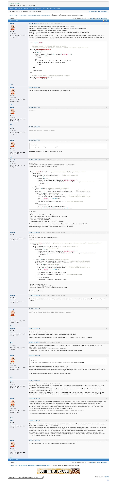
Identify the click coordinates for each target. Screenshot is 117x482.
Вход (44, 8)
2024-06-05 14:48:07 (34, 342)
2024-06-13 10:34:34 (34, 440)
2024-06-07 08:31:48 (34, 355)
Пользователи (18, 8)
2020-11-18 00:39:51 (34, 23)
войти (92, 18)
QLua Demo (57, 8)
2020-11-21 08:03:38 (34, 140)
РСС (106, 20)
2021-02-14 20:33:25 (34, 309)
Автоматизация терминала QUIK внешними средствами (34, 15)
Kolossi (12, 160)
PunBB (107, 476)
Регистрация (38, 8)
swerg (12, 23)
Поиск (31, 8)
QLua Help (49, 8)
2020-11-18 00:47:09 (34, 107)
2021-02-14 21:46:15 (34, 328)
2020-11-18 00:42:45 (34, 87)
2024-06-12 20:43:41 (34, 420)
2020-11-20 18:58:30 (34, 127)
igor (11, 342)
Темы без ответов (102, 11)
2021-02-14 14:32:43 (34, 295)
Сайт (11, 84)
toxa (11, 127)
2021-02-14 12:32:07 (34, 232)
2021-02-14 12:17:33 (34, 159)
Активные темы (93, 11)
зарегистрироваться (101, 18)
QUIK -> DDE (15, 4)
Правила (26, 8)
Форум (11, 8)
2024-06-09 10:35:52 (34, 380)
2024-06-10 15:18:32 (34, 398)
